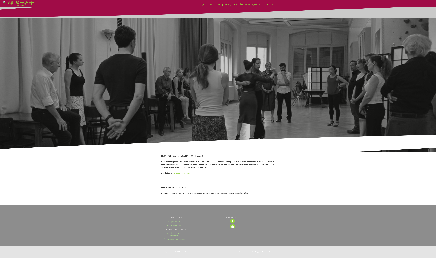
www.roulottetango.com (183, 173)
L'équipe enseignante (226, 4)
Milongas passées (174, 225)
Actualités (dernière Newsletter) (174, 234)
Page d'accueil (206, 4)
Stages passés (174, 221)
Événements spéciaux (250, 4)
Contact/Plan (269, 4)
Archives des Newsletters (174, 239)
